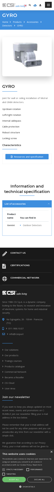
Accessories (32, 22)
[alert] (27, 470)
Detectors (7, 25)
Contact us (18, 252)
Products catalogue (15, 366)
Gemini (11, 225)
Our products (11, 355)
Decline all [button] (39, 479)
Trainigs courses (13, 360)
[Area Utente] (35, 5)
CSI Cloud (9, 382)
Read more (37, 465)
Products (17, 22)
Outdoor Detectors (32, 225)
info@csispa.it (16, 333)
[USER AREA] (40, 5)
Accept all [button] (14, 479)
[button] (27, 487)
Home (5, 22)
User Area (10, 388)
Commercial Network (24, 277)
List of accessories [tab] (15, 204)
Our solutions (11, 349)
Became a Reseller (14, 377)
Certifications (20, 265)
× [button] (51, 452)
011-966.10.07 (16, 328)
